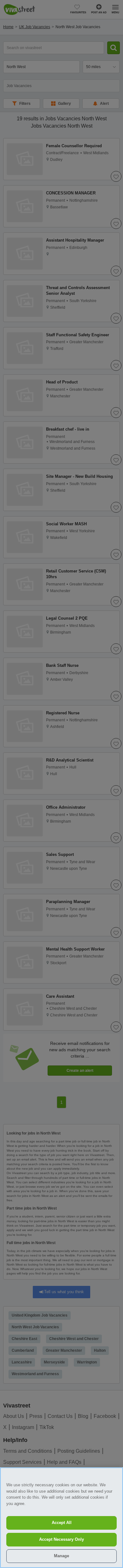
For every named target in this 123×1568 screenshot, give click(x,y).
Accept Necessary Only (61, 1539)
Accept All (62, 1522)
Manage (61, 1555)
